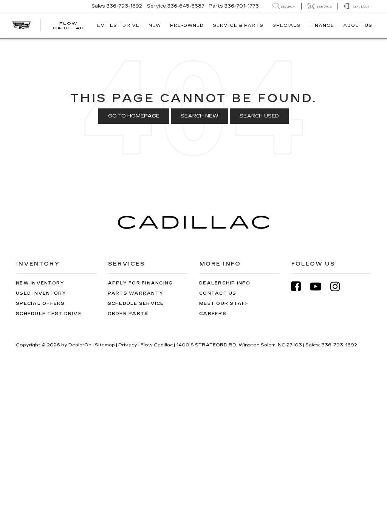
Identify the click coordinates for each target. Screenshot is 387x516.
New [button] (155, 25)
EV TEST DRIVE (118, 25)
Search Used (259, 116)
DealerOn (79, 345)
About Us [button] (357, 25)
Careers (212, 313)
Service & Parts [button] (238, 25)
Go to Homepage (133, 116)
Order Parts (128, 313)
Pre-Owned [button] (187, 25)
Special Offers (40, 303)
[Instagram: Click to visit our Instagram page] (339, 286)
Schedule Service (136, 303)
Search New (199, 116)
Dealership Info (224, 283)
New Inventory (40, 283)
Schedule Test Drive (49, 313)
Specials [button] (286, 25)
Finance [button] (322, 25)
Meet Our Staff (224, 303)
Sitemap (105, 345)
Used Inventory (41, 293)
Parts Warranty (136, 293)
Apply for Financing (140, 283)
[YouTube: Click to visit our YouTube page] (319, 286)
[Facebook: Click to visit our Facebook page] (299, 286)
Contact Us (218, 293)
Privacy (127, 345)
